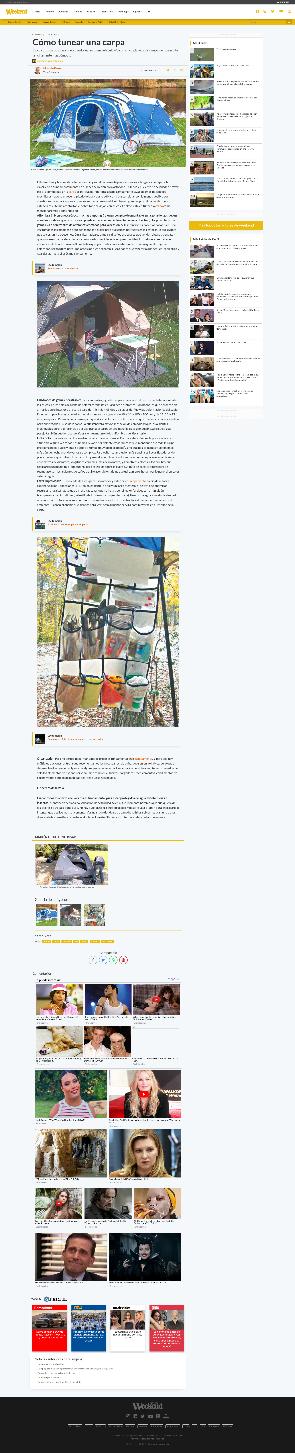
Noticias (100, 1426)
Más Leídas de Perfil (206, 239)
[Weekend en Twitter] (143, 1416)
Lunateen (214, 1426)
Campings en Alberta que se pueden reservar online (75, 738)
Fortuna (130, 1426)
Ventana (95, 942)
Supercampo (173, 1426)
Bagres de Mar (49, 22)
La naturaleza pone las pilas (51, 1364)
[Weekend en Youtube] (150, 1416)
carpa (73, 191)
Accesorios (107, 942)
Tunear (46, 942)
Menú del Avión (95, 22)
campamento (138, 481)
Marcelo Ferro (52, 68)
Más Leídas (200, 43)
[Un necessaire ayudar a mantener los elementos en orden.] (94, 914)
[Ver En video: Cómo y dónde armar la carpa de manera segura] (71, 845)
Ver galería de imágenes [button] (49, 60)
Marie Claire (115, 1426)
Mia (203, 1426)
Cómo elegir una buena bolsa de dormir (56, 1373)
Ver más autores (51, 72)
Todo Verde (31, 22)
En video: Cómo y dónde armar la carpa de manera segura (67, 887)
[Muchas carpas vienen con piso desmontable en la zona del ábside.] (70, 914)
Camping (66, 942)
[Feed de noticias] (158, 1416)
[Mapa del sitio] (166, 1416)
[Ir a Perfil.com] (283, 2)
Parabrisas (156, 1426)
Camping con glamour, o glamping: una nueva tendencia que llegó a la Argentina (75, 1368)
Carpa (56, 942)
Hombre (143, 1426)
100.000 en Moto (117, 22)
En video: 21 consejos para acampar (66, 524)
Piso (76, 942)
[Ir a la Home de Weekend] (147, 1406)
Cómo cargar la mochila (49, 1377)
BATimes (227, 1426)
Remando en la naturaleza (61, 268)
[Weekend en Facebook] (135, 1416)
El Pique (66, 22)
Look (185, 1426)
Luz (194, 1426)
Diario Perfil (75, 1426)
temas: (36, 941)
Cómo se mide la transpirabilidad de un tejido (59, 1382)
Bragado (79, 22)
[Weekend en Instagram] (128, 1416)
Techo (84, 942)
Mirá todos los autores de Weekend (226, 225)
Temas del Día (14, 22)
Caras (89, 1426)
